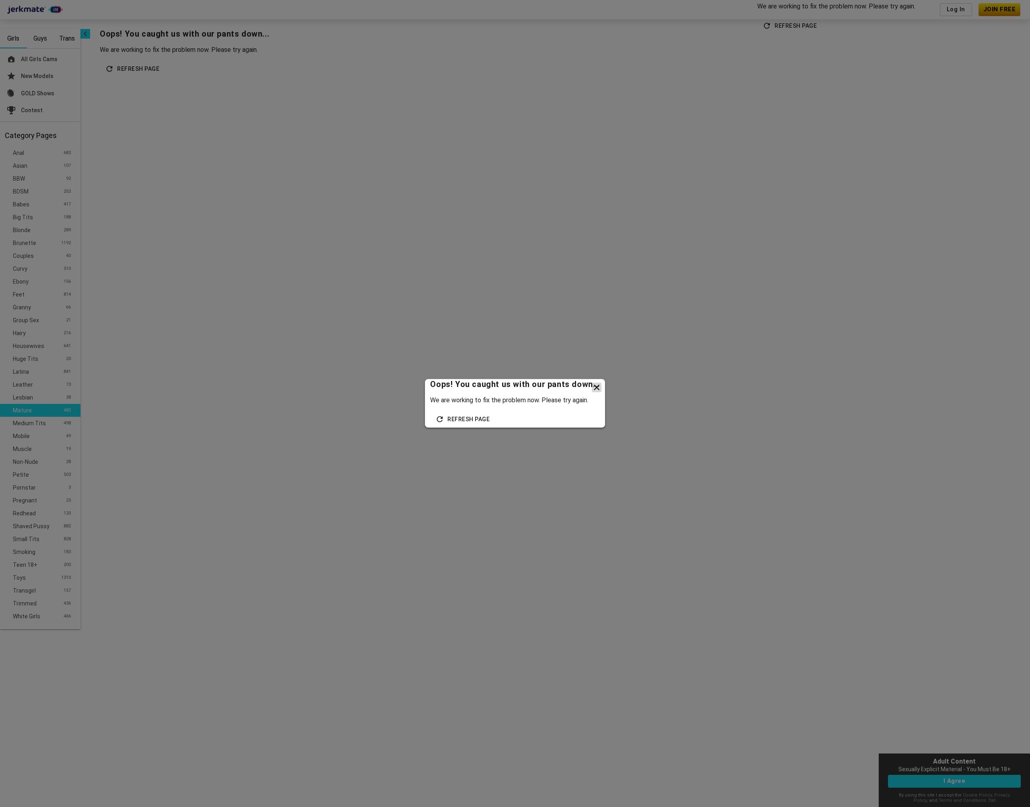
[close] (597, 387)
